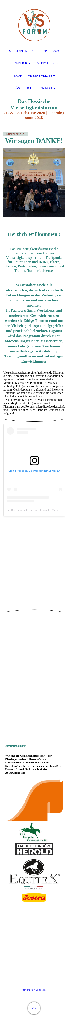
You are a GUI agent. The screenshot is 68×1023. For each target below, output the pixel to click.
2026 (56, 50)
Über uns (40, 50)
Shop (18, 75)
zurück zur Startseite (34, 989)
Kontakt (45, 88)
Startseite (18, 50)
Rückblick (18, 63)
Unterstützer (47, 63)
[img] (34, 24)
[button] (34, 1008)
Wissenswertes (39, 75)
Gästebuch (23, 88)
